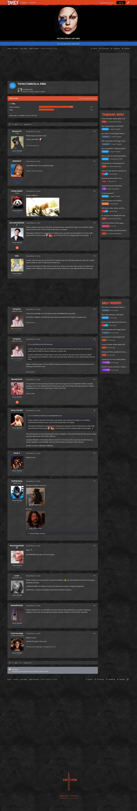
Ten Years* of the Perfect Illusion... (114, 133)
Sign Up (120, 3)
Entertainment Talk (116, 159)
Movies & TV (112, 181)
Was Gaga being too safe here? (112, 126)
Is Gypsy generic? (108, 193)
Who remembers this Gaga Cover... (114, 141)
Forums (24, 3)
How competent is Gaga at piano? (114, 148)
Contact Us (74, 795)
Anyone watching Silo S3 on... (112, 178)
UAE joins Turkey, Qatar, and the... (114, 208)
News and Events (113, 189)
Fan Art (114, 226)
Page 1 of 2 (27, 124)
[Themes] (128, 3)
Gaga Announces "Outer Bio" (112, 185)
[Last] (20, 124)
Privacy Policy (63, 795)
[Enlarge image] (42, 206)
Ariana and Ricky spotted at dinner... (114, 230)
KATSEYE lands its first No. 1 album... (114, 366)
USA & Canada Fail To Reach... (112, 200)
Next (16, 124)
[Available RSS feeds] (128, 679)
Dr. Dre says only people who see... (114, 215)
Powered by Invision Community (68, 798)
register (22, 115)
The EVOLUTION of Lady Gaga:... (113, 223)
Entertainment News (114, 122)
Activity (33, 3)
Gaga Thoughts (40, 91)
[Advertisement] (53, 65)
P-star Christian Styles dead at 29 (113, 118)
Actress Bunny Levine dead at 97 (113, 163)
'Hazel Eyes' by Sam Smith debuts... (114, 359)
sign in (16, 115)
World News (113, 174)
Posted (33, 131)
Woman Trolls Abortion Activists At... (114, 170)
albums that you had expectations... (114, 155)
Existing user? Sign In (107, 3)
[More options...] (94, 131)
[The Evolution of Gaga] (68, 23)
